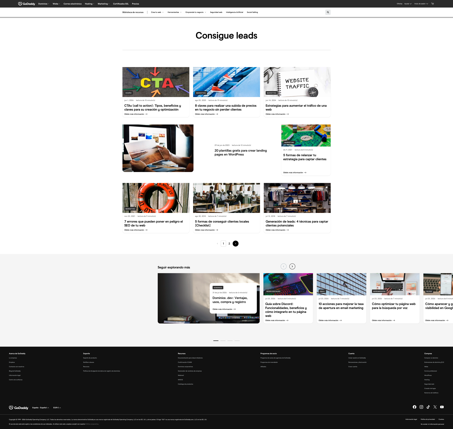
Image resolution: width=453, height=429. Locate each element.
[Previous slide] (284, 266)
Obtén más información (222, 309)
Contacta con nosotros (16, 366)
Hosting (427, 380)
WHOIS (180, 380)
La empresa (13, 358)
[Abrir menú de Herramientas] (181, 12)
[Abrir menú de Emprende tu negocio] (205, 12)
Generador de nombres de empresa (190, 371)
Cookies (441, 419)
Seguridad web (216, 12)
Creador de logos (430, 388)
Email (269, 209)
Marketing (201, 93)
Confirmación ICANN (185, 362)
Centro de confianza (15, 380)
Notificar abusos (88, 362)
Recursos (86, 366)
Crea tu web (156, 12)
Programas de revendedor (269, 362)
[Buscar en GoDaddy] (328, 12)
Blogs (429, 291)
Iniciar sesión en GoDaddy (357, 358)
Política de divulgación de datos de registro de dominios (101, 371)
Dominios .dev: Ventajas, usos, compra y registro (230, 300)
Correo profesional (430, 371)
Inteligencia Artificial (234, 12)
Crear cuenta (352, 366)
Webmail (181, 375)
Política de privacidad (428, 419)
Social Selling (252, 12)
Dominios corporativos (185, 366)
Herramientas (173, 12)
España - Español (39, 408)
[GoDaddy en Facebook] (414, 408)
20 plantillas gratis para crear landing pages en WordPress (241, 152)
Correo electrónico (73, 4)
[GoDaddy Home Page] (19, 408)
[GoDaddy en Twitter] (435, 408)
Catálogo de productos (185, 384)
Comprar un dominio (431, 358)
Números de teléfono (431, 393)
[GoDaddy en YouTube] (442, 408)
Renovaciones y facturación (357, 362)
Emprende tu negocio (194, 12)
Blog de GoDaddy (15, 371)
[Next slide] (292, 266)
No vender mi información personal (432, 424)
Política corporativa (92, 424)
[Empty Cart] (432, 3)
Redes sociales (273, 291)
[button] (215, 340)
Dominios (218, 287)
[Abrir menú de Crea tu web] (163, 12)
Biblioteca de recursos (132, 12)
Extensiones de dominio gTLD (434, 362)
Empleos (12, 362)
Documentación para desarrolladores (190, 358)
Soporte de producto (90, 358)
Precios (135, 4)
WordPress (428, 375)
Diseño (129, 93)
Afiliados (263, 366)
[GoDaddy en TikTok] (428, 408)
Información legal (15, 375)
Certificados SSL (121, 4)
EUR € (56, 408)
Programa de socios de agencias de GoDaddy (275, 358)
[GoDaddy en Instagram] (421, 408)
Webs (426, 366)
